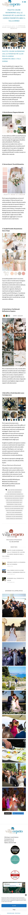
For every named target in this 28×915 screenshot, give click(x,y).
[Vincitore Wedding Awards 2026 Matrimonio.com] (15, 854)
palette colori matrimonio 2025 (14, 508)
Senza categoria (8, 27)
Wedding (14, 28)
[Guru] (15, 879)
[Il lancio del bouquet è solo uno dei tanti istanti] (14, 799)
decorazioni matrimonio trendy (14, 498)
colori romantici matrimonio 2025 (14, 496)
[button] (26, 895)
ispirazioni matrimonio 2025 (14, 502)
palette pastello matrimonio (14, 514)
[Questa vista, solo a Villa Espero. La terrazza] (14, 629)
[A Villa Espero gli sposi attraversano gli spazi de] (14, 678)
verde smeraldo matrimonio (14, 518)
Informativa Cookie (10, 913)
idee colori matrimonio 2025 (14, 500)
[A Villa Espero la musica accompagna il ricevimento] (14, 654)
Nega (14, 909)
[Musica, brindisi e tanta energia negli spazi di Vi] (14, 726)
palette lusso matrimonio (14, 512)
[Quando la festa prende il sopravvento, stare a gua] (14, 605)
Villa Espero (21, 27)
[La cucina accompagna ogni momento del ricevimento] (14, 751)
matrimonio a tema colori (14, 504)
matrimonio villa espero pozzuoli (14, 506)
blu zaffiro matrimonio (15, 489)
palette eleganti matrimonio (14, 510)
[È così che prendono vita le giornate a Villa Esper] (14, 775)
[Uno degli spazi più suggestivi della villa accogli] (14, 702)
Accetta (14, 905)
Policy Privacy (17, 913)
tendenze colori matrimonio (14, 516)
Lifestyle (21, 25)
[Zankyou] (15, 863)
